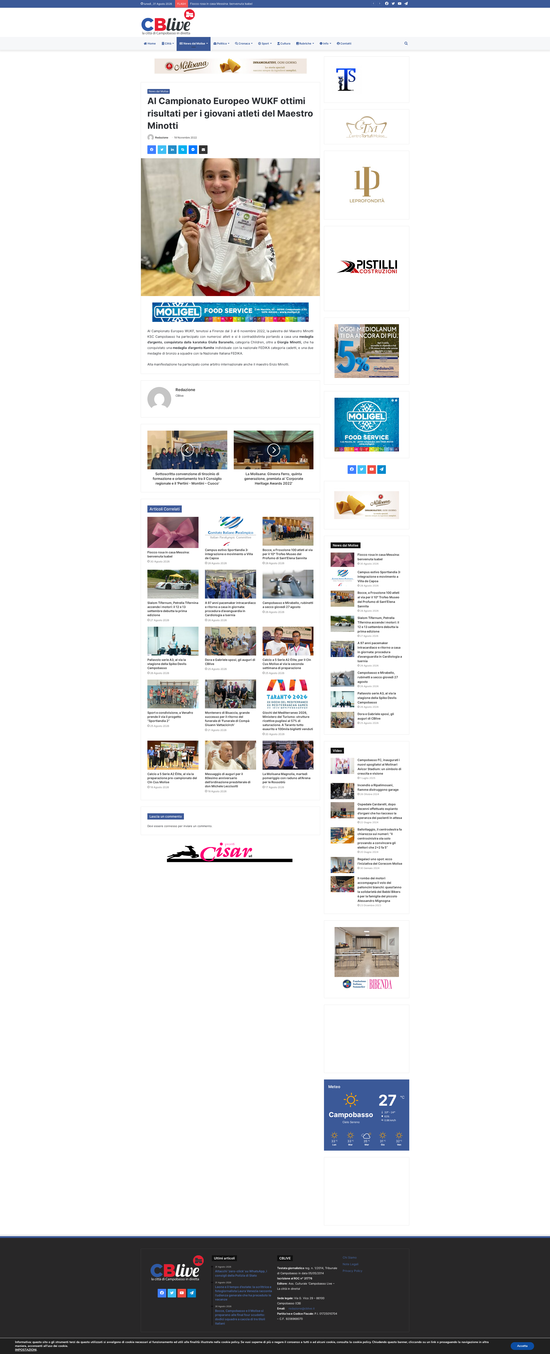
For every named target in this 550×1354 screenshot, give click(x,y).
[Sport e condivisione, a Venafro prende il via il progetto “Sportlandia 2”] (173, 694)
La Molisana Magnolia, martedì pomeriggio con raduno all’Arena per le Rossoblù (286, 778)
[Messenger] (193, 149)
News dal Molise (194, 43)
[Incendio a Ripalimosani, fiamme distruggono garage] (342, 791)
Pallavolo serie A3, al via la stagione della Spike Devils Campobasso (166, 664)
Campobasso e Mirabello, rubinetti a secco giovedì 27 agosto (378, 677)
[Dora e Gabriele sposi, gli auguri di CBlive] (230, 641)
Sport (265, 43)
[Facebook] (151, 149)
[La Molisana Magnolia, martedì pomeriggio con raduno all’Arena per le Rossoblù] (288, 755)
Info (325, 43)
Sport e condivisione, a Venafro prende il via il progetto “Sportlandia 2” (170, 717)
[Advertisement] (321, 21)
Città (167, 43)
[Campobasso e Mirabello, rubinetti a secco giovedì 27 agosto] (288, 584)
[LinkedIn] (172, 149)
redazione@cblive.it (302, 1308)
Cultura (285, 43)
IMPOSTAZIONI (26, 1350)
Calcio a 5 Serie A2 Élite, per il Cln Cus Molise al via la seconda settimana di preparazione (287, 664)
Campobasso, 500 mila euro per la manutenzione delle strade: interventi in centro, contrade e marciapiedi (261, 3)
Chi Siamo (350, 1257)
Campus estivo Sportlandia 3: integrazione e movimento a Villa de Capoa (229, 554)
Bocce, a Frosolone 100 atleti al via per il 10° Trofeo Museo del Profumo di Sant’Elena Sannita (288, 554)
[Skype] (182, 149)
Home (151, 43)
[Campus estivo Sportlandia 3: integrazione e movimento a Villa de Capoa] (230, 531)
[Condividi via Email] (203, 149)
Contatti (345, 43)
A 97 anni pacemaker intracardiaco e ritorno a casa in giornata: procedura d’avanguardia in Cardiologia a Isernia (380, 652)
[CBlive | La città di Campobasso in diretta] (168, 22)
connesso (170, 826)
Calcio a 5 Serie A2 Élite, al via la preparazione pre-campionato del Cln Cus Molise (172, 778)
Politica (221, 43)
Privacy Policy (352, 1271)
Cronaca (244, 43)
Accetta (522, 1346)
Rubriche (305, 43)
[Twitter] (162, 149)
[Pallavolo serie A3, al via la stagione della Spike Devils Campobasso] (173, 641)
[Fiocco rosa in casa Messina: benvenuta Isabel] (173, 532)
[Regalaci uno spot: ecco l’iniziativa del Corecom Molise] (342, 865)
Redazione (161, 137)
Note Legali (350, 1264)
